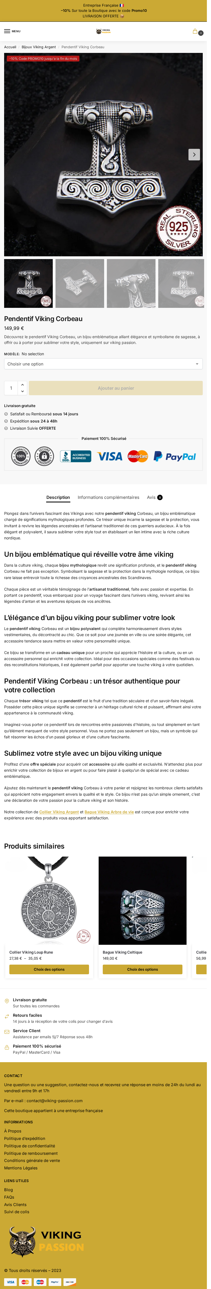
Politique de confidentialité (29, 1145)
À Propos (12, 1131)
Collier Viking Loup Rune (31, 952)
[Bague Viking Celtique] (143, 901)
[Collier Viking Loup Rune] (49, 901)
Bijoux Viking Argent (39, 47)
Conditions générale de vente (32, 1160)
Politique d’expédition (24, 1138)
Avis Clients (15, 1204)
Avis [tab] (154, 497)
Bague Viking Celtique (122, 952)
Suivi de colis (16, 1211)
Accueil (10, 47)
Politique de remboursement (31, 1153)
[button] (194, 154)
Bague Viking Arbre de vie (109, 811)
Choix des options (49, 969)
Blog (8, 1189)
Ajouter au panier (116, 388)
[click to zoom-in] (105, 154)
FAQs (9, 1197)
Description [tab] (58, 497)
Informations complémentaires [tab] (108, 497)
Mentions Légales (21, 1168)
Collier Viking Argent (59, 811)
